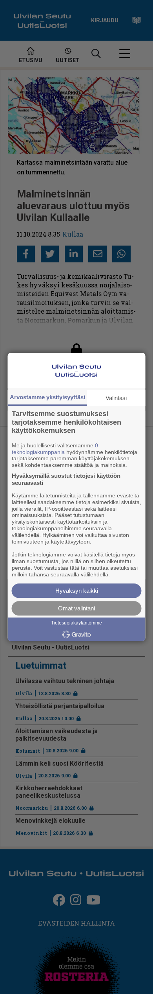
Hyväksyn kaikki (76, 591)
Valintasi (116, 398)
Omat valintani (76, 608)
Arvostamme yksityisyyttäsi (47, 397)
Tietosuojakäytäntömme (76, 623)
